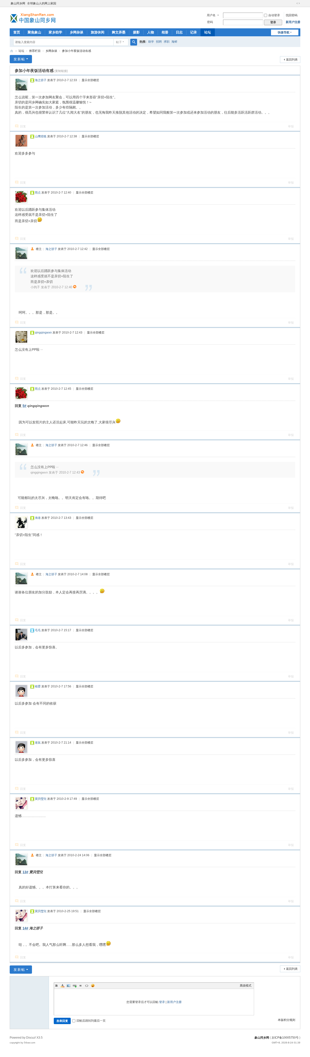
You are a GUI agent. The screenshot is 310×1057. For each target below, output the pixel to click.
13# (25, 872)
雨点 (38, 192)
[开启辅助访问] (293, 3)
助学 (151, 41)
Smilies (92, 985)
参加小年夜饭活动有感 (76, 51)
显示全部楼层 (90, 80)
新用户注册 (293, 22)
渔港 (38, 518)
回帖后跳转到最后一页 (91, 1020)
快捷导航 (283, 32)
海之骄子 (40, 80)
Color (62, 985)
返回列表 (292, 59)
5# (24, 406)
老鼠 (38, 742)
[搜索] (133, 42)
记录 (193, 32)
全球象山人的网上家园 (41, 3)
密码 (210, 22)
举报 (291, 126)
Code (86, 985)
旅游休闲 (97, 32)
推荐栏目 (35, 51)
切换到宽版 (298, 3)
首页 (16, 32)
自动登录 (274, 15)
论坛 (207, 32)
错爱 (38, 686)
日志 (179, 32)
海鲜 (174, 41)
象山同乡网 (18, 3)
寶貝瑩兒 (40, 799)
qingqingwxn (43, 332)
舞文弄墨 (118, 32)
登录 (162, 1002)
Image (68, 985)
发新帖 (19, 59)
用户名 (211, 15)
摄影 (136, 32)
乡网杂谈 (76, 32)
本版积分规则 (286, 1020)
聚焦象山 (34, 32)
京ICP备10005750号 (285, 1037)
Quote (80, 985)
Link (74, 985)
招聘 (159, 41)
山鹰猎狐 (40, 136)
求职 (167, 41)
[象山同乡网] (34, 17)
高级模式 (245, 985)
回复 (23, 126)
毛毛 (38, 630)
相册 (165, 32)
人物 (150, 32)
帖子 (119, 42)
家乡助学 (55, 32)
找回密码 (291, 15)
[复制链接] (61, 71)
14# (25, 928)
